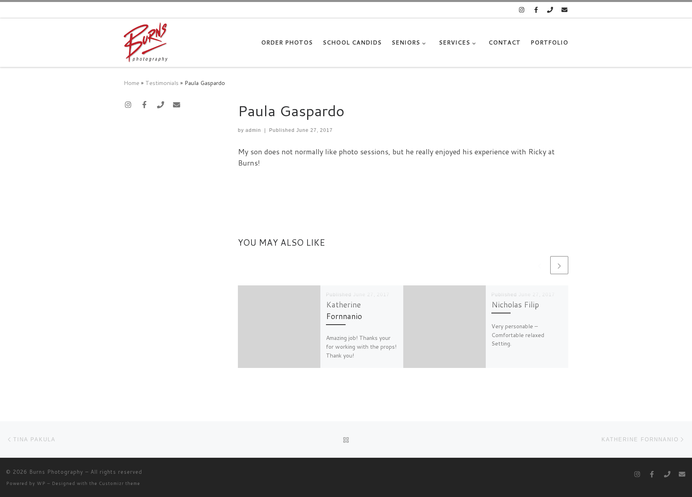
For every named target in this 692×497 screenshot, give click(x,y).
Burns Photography (56, 471)
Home (131, 83)
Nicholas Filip (515, 304)
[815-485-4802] (550, 9)
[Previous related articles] (540, 265)
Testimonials (162, 83)
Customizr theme (119, 483)
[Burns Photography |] (146, 40)
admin (253, 130)
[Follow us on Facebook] (536, 9)
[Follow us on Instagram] (521, 9)
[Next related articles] (559, 265)
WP (41, 483)
